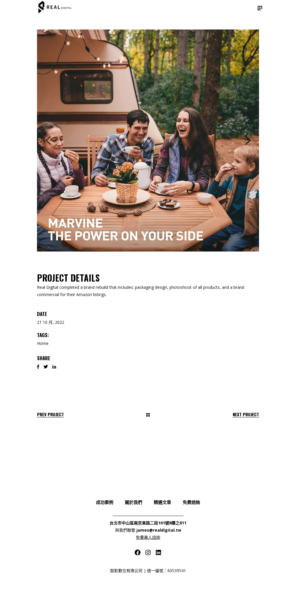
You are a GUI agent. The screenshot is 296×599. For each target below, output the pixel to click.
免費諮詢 (191, 502)
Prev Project (50, 414)
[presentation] (48, 140)
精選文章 (162, 502)
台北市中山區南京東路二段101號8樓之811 (148, 523)
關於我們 (133, 502)
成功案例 (104, 502)
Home (43, 343)
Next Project (246, 414)
